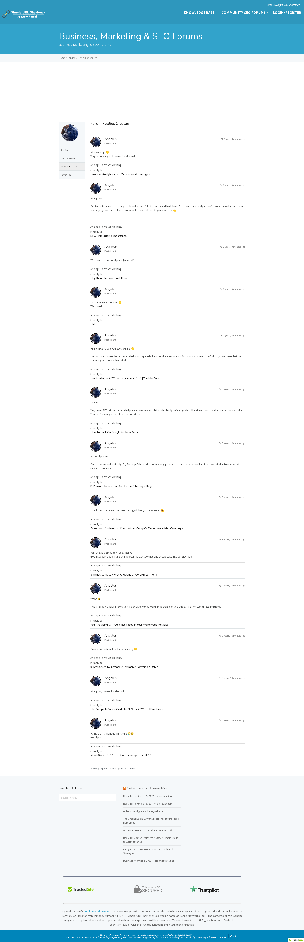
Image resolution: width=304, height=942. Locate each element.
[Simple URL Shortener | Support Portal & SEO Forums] (23, 17)
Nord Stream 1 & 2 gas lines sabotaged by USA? (120, 755)
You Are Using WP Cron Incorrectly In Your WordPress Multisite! (129, 625)
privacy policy (185, 935)
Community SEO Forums (244, 13)
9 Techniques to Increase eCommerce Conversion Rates (124, 667)
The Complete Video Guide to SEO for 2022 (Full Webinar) (126, 709)
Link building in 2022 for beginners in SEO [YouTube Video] (126, 378)
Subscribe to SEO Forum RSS (147, 788)
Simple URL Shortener (288, 5)
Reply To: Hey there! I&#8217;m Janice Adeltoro (148, 796)
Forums (71, 57)
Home (62, 57)
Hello (93, 324)
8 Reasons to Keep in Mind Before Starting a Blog (121, 486)
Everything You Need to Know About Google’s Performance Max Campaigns (137, 528)
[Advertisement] (152, 88)
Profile (64, 150)
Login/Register (287, 13)
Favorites (66, 174)
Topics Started (69, 158)
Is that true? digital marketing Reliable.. (143, 811)
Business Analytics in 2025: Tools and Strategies (120, 174)
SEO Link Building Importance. (108, 236)
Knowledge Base (199, 13)
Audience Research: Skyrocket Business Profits (148, 830)
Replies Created (69, 166)
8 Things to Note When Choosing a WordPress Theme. (124, 575)
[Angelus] (69, 144)
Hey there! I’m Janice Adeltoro (108, 278)
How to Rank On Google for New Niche (114, 432)
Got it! (233, 936)
